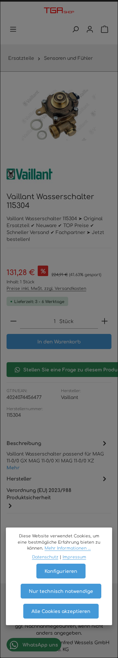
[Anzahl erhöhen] (104, 321)
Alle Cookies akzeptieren (60, 611)
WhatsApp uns (39, 644)
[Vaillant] (29, 174)
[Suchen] (75, 29)
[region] (59, 115)
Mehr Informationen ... (68, 548)
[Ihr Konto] (89, 29)
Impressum (74, 556)
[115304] (59, 115)
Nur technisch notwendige (61, 591)
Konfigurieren (61, 571)
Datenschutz (45, 556)
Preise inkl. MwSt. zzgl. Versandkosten (46, 288)
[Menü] (13, 29)
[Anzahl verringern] (13, 321)
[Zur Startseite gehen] (59, 11)
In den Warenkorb (59, 341)
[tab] (57, 454)
